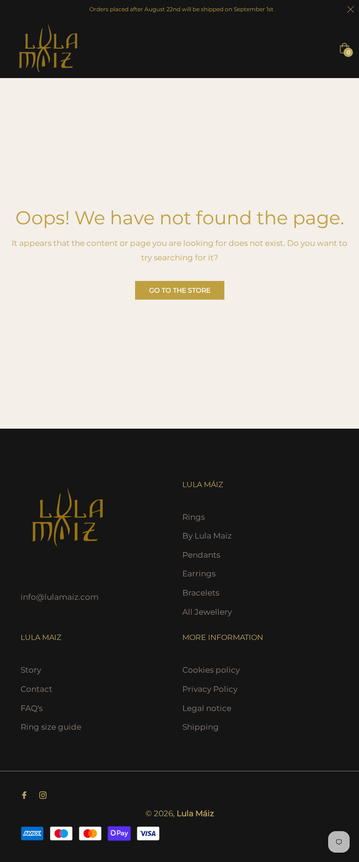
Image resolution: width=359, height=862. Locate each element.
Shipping (200, 727)
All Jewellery (207, 612)
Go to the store (179, 290)
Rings (193, 517)
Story (31, 670)
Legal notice (206, 708)
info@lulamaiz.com (60, 597)
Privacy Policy (209, 689)
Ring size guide (51, 727)
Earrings (198, 573)
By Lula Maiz (207, 535)
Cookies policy (211, 670)
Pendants (201, 555)
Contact (36, 689)
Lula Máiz (195, 813)
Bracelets (200, 592)
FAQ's (32, 708)
